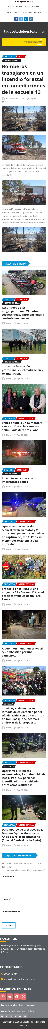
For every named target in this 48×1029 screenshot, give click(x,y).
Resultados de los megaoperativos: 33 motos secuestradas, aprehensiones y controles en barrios (23, 313)
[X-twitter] (23, 996)
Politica (37, 12)
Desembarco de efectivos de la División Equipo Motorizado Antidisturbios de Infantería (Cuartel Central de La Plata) (23, 835)
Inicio (27, 6)
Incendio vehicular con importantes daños (17, 479)
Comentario (8, 876)
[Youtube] (10, 996)
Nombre (6, 899)
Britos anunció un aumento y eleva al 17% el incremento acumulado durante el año (22, 426)
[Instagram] (3, 996)
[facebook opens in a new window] (16, 19)
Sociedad (36, 6)
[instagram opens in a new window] (31, 19)
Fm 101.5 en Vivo (15, 6)
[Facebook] (17, 996)
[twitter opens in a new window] (21, 19)
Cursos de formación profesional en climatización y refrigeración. (22, 369)
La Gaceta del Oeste (15, 98)
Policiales (27, 12)
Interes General (14, 12)
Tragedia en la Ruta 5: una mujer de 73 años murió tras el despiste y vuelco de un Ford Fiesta (23, 594)
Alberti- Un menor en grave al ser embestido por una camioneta (22, 652)
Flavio (8, 323)
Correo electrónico (11, 911)
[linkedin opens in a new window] (26, 19)
